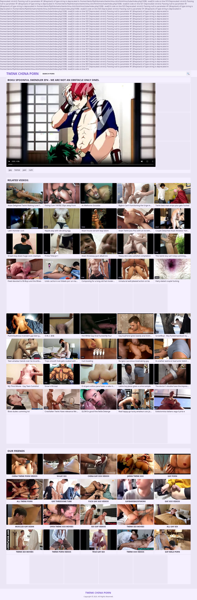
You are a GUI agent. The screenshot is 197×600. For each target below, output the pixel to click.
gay (10, 170)
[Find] (188, 74)
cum (31, 170)
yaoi (24, 170)
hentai (17, 170)
